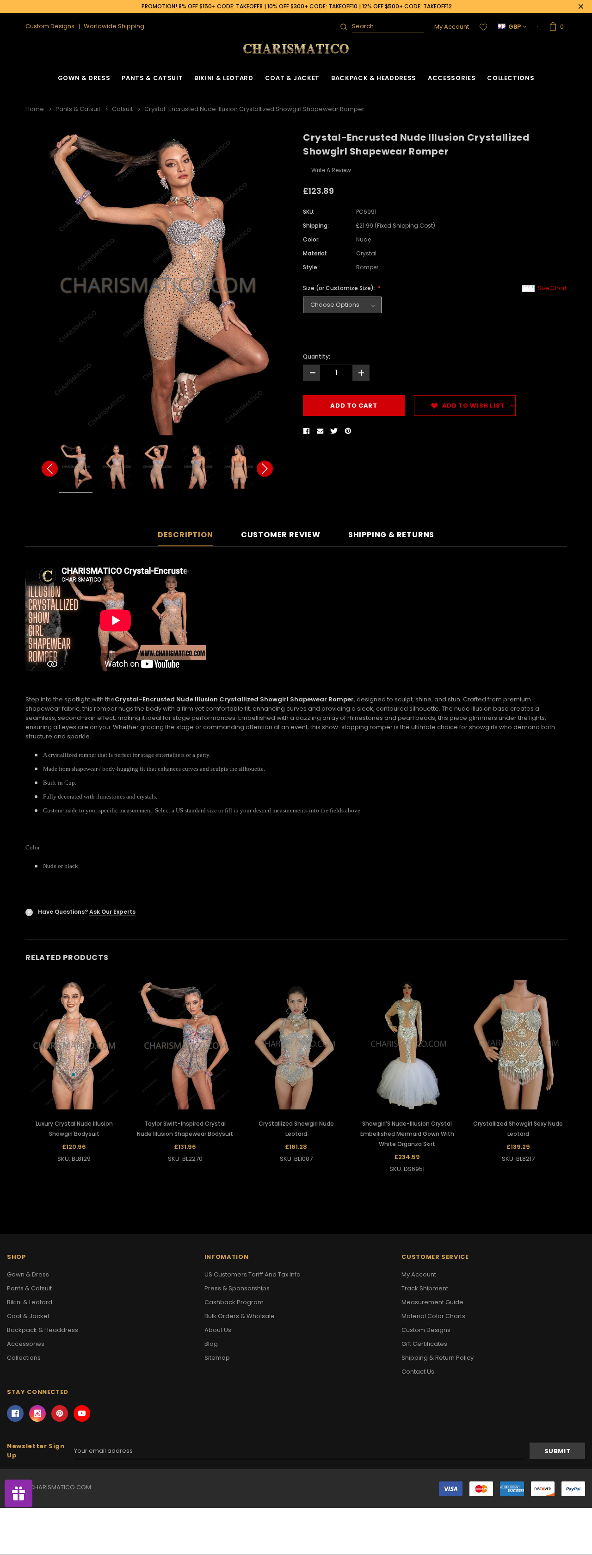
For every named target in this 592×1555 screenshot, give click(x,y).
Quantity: (316, 356)
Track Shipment (424, 1288)
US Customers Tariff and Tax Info (252, 1274)
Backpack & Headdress (373, 78)
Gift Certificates (424, 1343)
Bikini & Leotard (223, 78)
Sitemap (217, 1357)
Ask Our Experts (112, 912)
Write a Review (331, 170)
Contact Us (417, 1371)
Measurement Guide (432, 1302)
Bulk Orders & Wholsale (239, 1316)
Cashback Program (234, 1302)
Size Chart (552, 288)
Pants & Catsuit (152, 78)
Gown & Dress (84, 78)
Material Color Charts (433, 1316)
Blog (211, 1343)
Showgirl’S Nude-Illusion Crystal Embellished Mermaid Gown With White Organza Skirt (407, 1134)
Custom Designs (425, 1330)
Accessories (451, 78)
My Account (451, 26)
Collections (510, 78)
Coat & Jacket (292, 78)
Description (185, 535)
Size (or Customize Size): (339, 288)
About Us (217, 1330)
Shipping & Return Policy (437, 1357)
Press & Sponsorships (237, 1288)
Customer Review (281, 535)
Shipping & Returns (391, 535)
